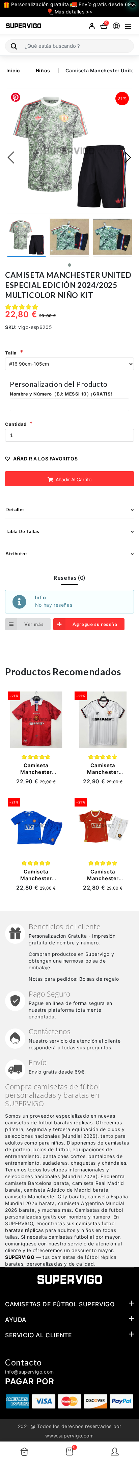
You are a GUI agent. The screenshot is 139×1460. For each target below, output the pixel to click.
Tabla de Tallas (22, 531)
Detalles (15, 509)
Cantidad (16, 424)
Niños (43, 70)
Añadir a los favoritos (45, 458)
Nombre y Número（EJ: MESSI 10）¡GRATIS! (61, 394)
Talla (11, 352)
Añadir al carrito (72, 479)
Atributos (16, 553)
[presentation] (11, 157)
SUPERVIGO (19, 1257)
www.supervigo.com (69, 1435)
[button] (69, 265)
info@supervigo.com (29, 1372)
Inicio (13, 70)
